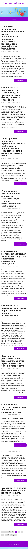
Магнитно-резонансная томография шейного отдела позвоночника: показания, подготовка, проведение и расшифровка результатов (13, 37)
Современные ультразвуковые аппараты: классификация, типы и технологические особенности (11, 198)
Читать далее (20, 80)
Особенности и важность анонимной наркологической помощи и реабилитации (13, 310)
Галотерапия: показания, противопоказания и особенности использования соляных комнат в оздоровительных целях (13, 147)
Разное (9, 51)
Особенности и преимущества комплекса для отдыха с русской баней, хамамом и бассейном (11, 93)
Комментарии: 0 (15, 51)
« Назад (4, 532)
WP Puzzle (16, 544)
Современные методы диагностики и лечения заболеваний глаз (13, 408)
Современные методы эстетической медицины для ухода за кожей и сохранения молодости (13, 257)
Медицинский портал (12, 543)
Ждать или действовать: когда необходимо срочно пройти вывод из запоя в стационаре (12, 360)
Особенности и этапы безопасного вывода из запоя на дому (13, 490)
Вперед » (13, 535)
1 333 (7, 535)
